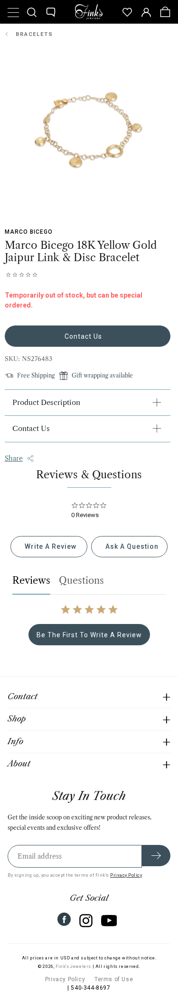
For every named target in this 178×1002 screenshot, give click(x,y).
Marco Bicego (29, 232)
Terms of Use (113, 979)
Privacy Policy (126, 875)
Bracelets (34, 34)
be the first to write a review (89, 635)
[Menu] (13, 11)
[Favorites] (127, 11)
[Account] (146, 11)
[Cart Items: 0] (165, 11)
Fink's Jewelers (73, 966)
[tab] (48, 546)
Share (14, 458)
